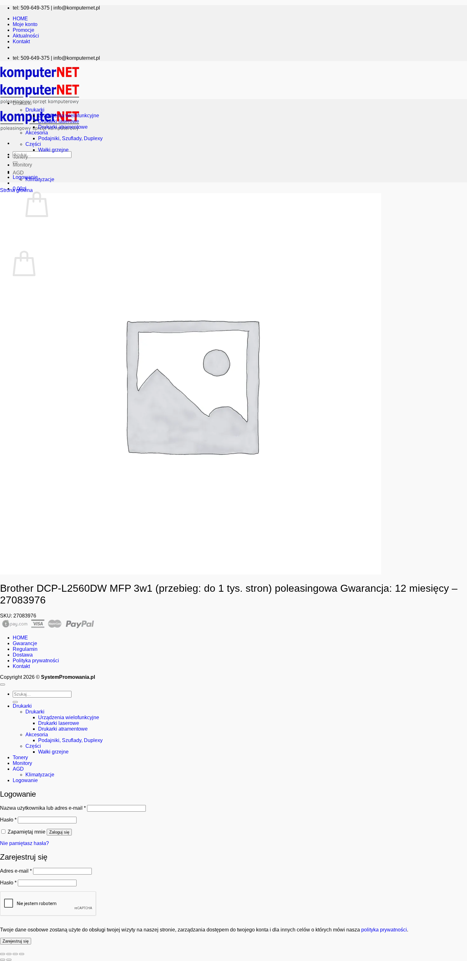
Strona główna (16, 190)
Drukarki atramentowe (63, 127)
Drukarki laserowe (58, 121)
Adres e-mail (16, 871)
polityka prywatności (384, 929)
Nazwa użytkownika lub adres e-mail (43, 808)
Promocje (23, 30)
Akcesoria (36, 132)
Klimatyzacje (39, 179)
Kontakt (21, 41)
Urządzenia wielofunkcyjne (68, 115)
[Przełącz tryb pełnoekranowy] (8, 954)
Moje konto (25, 24)
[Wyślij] (15, 702)
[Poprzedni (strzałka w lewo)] (2, 960)
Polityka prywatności (36, 660)
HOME (20, 18)
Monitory (22, 164)
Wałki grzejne (53, 150)
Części (33, 144)
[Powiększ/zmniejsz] (2, 954)
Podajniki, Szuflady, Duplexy (70, 138)
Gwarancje (25, 643)
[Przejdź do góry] (2, 684)
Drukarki (22, 103)
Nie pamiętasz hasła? (24, 843)
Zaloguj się (59, 832)
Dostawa (23, 655)
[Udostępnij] (15, 954)
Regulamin (25, 649)
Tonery (20, 157)
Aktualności (26, 35)
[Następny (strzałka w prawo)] (8, 960)
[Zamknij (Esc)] (21, 954)
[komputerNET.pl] (39, 105)
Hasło (8, 819)
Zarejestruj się (16, 941)
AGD (18, 172)
